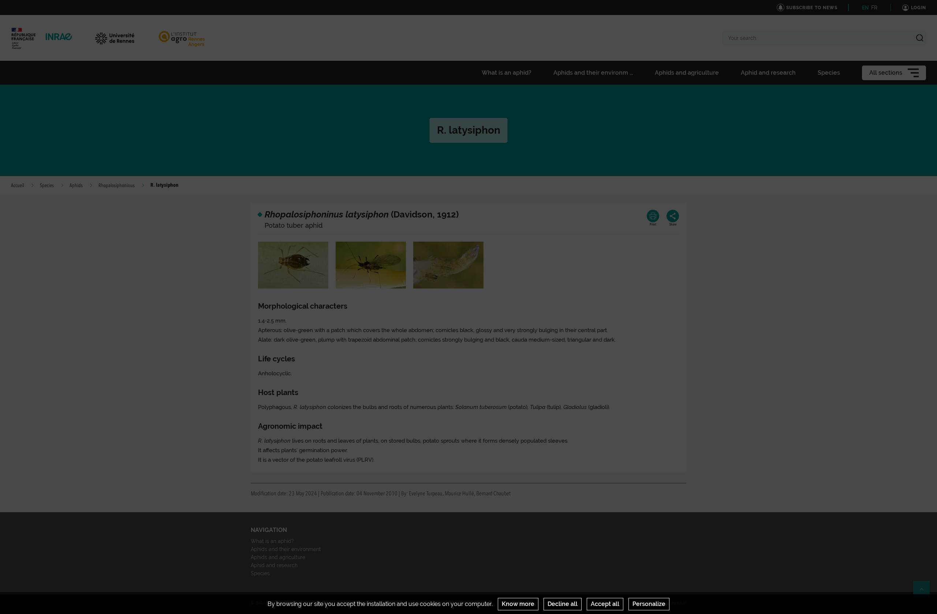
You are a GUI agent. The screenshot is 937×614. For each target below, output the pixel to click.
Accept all (605, 603)
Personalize (648, 603)
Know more (518, 603)
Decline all (563, 603)
